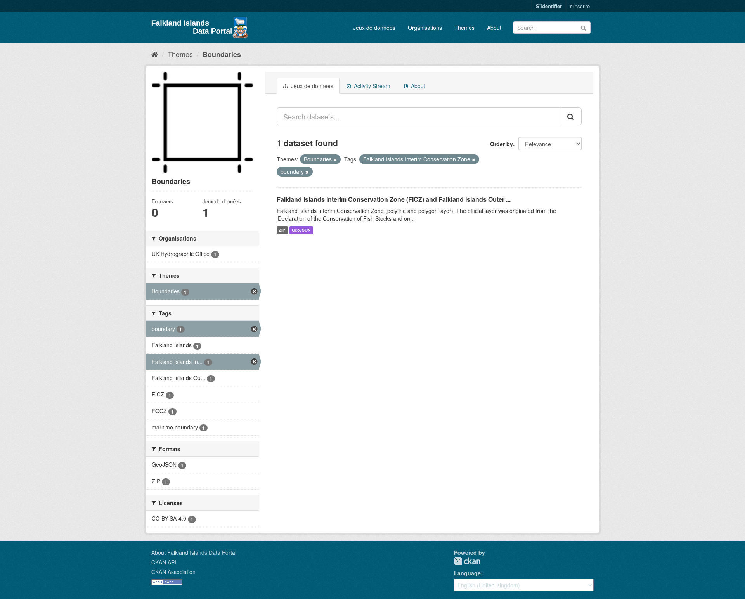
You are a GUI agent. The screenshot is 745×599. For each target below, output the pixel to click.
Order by (501, 144)
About (494, 27)
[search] (571, 116)
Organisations (425, 27)
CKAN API (163, 562)
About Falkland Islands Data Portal (193, 552)
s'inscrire (580, 6)
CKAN (467, 561)
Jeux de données (374, 27)
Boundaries (222, 54)
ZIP (282, 230)
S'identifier (549, 6)
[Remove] (335, 159)
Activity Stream (371, 86)
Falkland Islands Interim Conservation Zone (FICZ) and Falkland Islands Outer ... (394, 199)
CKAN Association (173, 572)
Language (467, 573)
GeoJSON (301, 230)
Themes (464, 27)
